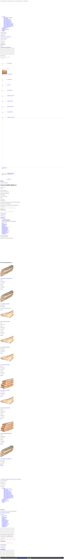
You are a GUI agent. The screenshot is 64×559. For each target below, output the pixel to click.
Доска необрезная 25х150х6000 (5, 321)
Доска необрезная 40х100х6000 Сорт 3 (6, 433)
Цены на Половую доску (7, 22)
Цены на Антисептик (7, 498)
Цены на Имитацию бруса (8, 21)
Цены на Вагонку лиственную (8, 24)
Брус (8, 68)
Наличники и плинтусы (11, 117)
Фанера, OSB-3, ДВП (10, 173)
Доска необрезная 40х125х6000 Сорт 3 (6, 458)
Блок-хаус (8, 84)
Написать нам (2, 509)
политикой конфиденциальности (22, 558)
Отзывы (3, 30)
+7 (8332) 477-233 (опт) (12, 479)
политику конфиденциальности (9, 211)
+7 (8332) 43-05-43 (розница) (4, 479)
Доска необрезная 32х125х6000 (5, 390)
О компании (4, 28)
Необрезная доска (4, 525)
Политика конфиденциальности (5, 512)
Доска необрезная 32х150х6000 (5, 407)
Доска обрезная (9, 63)
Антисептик (9, 179)
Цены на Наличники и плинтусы (9, 497)
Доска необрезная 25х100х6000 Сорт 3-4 (6, 278)
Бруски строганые (4, 228)
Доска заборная (4, 224)
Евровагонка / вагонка (10, 95)
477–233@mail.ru (2, 218)
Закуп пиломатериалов (5, 29)
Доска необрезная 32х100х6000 (5, 364)
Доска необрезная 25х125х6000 (5, 303)
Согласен (29, 558)
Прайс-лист (4, 16)
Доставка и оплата (5, 27)
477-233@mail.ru (8, 36)
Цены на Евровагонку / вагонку (8, 23)
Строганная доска (10, 111)
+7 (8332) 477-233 (3, 36)
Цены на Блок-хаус (6, 19)
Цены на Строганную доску (8, 494)
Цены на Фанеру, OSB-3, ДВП (8, 25)
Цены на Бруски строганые (8, 17)
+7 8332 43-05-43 (2, 214)
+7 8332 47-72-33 (2, 217)
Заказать (1, 309)
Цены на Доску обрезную (7, 490)
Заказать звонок (3, 44)
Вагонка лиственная (10, 106)
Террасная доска (4, 167)
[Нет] (30, 558)
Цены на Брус (6, 18)
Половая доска (9, 79)
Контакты (3, 501)
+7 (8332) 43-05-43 (3, 33)
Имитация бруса (9, 90)
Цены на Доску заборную (7, 20)
